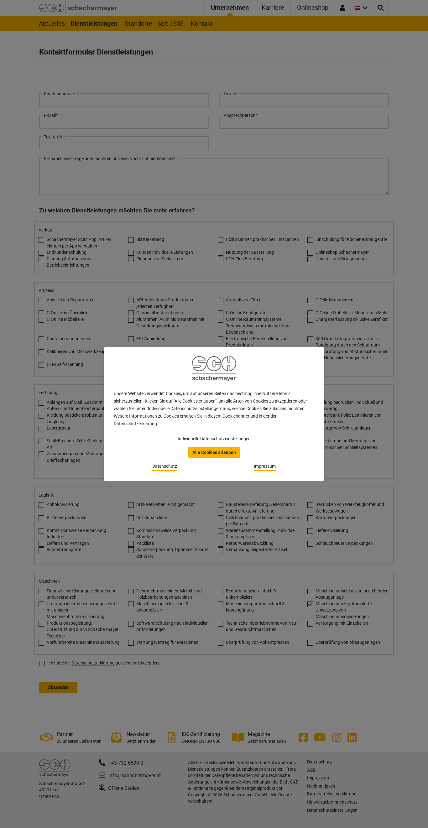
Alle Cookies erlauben (214, 452)
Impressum (265, 466)
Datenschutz (164, 466)
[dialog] (214, 414)
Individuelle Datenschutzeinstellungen (214, 438)
